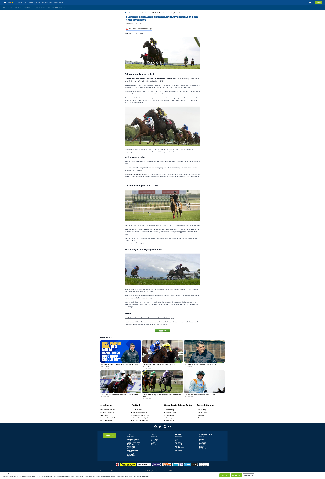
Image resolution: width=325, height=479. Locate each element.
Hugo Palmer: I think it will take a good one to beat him (202, 364)
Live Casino (201, 415)
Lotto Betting (170, 410)
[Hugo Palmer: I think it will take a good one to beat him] (204, 351)
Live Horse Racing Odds (107, 418)
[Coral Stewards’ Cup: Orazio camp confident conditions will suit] (162, 381)
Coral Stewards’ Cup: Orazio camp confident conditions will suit (162, 396)
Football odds (137, 410)
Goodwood (133, 13)
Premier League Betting (140, 412)
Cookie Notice (104, 476)
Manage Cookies (248, 475)
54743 (170, 471)
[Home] (125, 13)
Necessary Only (236, 475)
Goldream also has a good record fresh (137, 174)
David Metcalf (129, 33)
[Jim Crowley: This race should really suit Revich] (204, 381)
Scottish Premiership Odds (141, 418)
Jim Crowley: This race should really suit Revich (200, 395)
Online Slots (202, 418)
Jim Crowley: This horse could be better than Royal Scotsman (159, 365)
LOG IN (311, 2)
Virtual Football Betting (140, 420)
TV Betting (169, 418)
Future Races (104, 415)
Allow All (224, 475)
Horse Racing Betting (107, 412)
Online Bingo (202, 410)
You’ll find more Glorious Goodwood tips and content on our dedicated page (149, 318)
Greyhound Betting (172, 412)
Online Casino (202, 412)
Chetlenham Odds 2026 (107, 410)
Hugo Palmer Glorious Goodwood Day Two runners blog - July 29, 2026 (119, 365)
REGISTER (318, 2)
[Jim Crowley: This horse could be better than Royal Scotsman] (162, 351)
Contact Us (109, 435)
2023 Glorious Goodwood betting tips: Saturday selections (120, 395)
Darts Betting (170, 415)
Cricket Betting (170, 420)
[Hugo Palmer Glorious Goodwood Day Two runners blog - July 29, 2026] (120, 351)
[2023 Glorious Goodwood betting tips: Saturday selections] (120, 381)
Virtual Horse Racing (106, 420)
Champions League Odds (141, 415)
